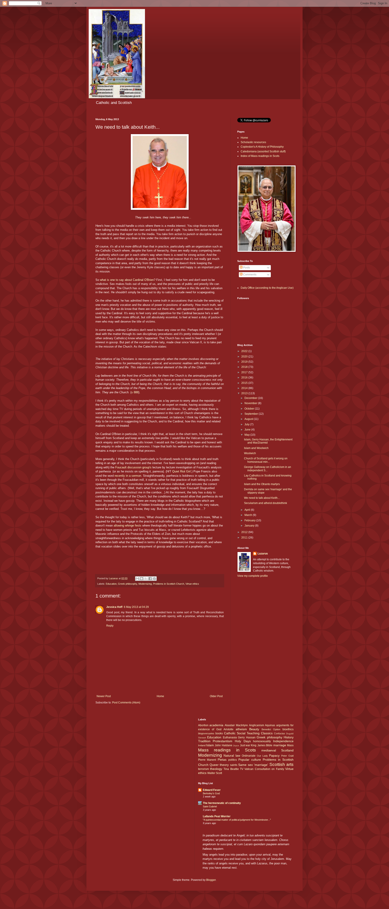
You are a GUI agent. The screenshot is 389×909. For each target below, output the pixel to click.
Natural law (232, 755)
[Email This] (137, 578)
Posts (246, 267)
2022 (244, 351)
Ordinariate (249, 755)
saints (233, 765)
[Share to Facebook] (150, 578)
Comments (249, 274)
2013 (244, 393)
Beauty (254, 729)
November (251, 403)
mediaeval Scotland (277, 750)
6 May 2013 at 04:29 (136, 607)
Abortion (203, 725)
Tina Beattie (231, 769)
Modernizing (145, 583)
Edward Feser (212, 790)
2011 (244, 537)
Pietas (222, 759)
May (247, 434)
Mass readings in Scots (227, 750)
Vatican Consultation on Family (264, 769)
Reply (109, 625)
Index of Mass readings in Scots (260, 156)
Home (160, 696)
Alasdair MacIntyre (236, 725)
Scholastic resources (253, 142)
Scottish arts (281, 764)
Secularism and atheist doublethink (265, 503)
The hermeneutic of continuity (222, 803)
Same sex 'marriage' (253, 765)
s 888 (134, 392)
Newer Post (104, 696)
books (219, 733)
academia (216, 725)
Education (111, 583)
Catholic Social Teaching (242, 733)
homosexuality (262, 741)
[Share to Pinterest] (154, 578)
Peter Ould (287, 755)
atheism (241, 729)
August (249, 419)
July (247, 424)
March (248, 515)
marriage (279, 745)
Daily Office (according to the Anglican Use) (267, 287)
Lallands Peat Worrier (217, 816)
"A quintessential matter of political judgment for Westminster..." (237, 819)
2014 (244, 388)
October (249, 408)
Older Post (216, 696)
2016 (244, 377)
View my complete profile (252, 575)
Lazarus (263, 553)
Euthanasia (230, 737)
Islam (210, 745)
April (247, 509)
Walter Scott (214, 773)
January (249, 525)
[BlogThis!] (141, 578)
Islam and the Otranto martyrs (262, 484)
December (251, 398)
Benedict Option (271, 729)
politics (232, 759)
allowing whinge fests (128, 525)
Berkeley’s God (211, 793)
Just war (245, 745)
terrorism (203, 769)
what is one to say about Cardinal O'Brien (126, 280)
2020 (244, 356)
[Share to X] (146, 578)
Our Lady (262, 755)
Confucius (279, 733)
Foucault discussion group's (133, 467)
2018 (244, 367)
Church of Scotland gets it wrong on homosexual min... (265, 460)
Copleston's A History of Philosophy (262, 146)
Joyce (236, 745)
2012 (244, 532)
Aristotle (228, 729)
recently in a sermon (128, 475)
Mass (290, 745)
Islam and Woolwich (256, 448)
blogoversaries (206, 733)
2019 (244, 361)
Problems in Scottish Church (168, 583)
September (251, 413)
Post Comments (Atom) (126, 702)
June (247, 429)
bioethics (288, 729)
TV (241, 769)
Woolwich (250, 453)
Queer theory (219, 765)
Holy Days (243, 741)
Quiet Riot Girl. (182, 471)
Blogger (211, 880)
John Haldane (223, 745)
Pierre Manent (207, 759)
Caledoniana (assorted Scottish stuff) (263, 151)
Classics (267, 733)
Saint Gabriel (210, 806)
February (250, 520)
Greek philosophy (127, 583)
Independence (283, 741)
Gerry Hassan (247, 737)
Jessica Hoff (114, 607)
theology (216, 769)
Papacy (274, 755)
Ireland (202, 745)
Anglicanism (256, 725)
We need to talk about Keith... (262, 497)
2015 (244, 383)
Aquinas (270, 725)
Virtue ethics (192, 583)
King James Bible (261, 745)
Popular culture (249, 759)
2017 (244, 372)
